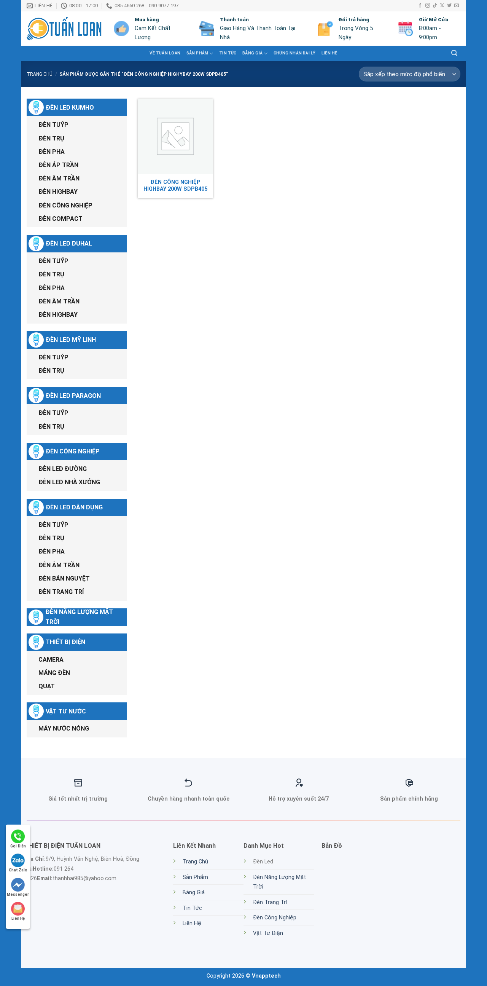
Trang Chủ (195, 861)
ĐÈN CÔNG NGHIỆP (65, 205)
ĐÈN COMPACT (60, 218)
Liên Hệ (329, 53)
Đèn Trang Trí (270, 902)
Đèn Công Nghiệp (274, 917)
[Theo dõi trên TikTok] (435, 5)
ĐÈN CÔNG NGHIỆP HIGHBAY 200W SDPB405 (175, 186)
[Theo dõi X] (442, 5)
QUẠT (46, 686)
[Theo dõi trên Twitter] (449, 5)
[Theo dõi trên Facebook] (420, 5)
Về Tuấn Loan (165, 53)
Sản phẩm (197, 53)
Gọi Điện (18, 846)
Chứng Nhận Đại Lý (295, 53)
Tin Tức (192, 908)
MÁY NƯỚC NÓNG (63, 728)
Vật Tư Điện (268, 933)
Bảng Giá (252, 53)
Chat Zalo (18, 870)
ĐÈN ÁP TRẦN (58, 165)
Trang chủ (40, 74)
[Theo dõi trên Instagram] (427, 5)
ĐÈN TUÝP (53, 124)
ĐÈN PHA (51, 151)
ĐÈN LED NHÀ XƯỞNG (69, 482)
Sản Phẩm (195, 877)
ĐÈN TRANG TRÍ (61, 591)
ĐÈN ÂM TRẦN (59, 178)
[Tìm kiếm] (454, 53)
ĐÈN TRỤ (51, 138)
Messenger (18, 894)
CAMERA (51, 659)
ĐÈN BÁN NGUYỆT (64, 578)
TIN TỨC (227, 53)
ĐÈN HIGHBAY (58, 191)
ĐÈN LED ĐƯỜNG (62, 468)
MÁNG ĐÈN (54, 672)
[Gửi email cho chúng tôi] (456, 5)
